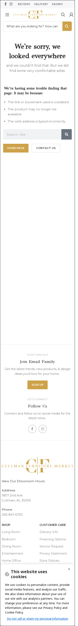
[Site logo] (35, 14)
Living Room (11, 532)
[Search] (63, 14)
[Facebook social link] (5, 4)
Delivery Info (49, 532)
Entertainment (12, 553)
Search (67, 26)
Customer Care (53, 525)
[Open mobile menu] (7, 14)
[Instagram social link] (11, 4)
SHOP (6, 525)
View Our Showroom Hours (23, 481)
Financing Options (53, 539)
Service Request (51, 546)
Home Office (11, 560)
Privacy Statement (53, 553)
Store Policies (49, 560)
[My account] (71, 14)
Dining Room (11, 546)
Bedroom (9, 539)
